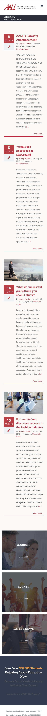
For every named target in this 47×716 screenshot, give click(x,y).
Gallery (27, 270)
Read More (37, 134)
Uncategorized (22, 49)
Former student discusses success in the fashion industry (20, 403)
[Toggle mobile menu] (42, 6)
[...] (27, 126)
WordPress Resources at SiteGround (24, 150)
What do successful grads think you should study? (20, 270)
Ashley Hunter (25, 44)
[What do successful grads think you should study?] (23, 270)
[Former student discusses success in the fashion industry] (23, 403)
